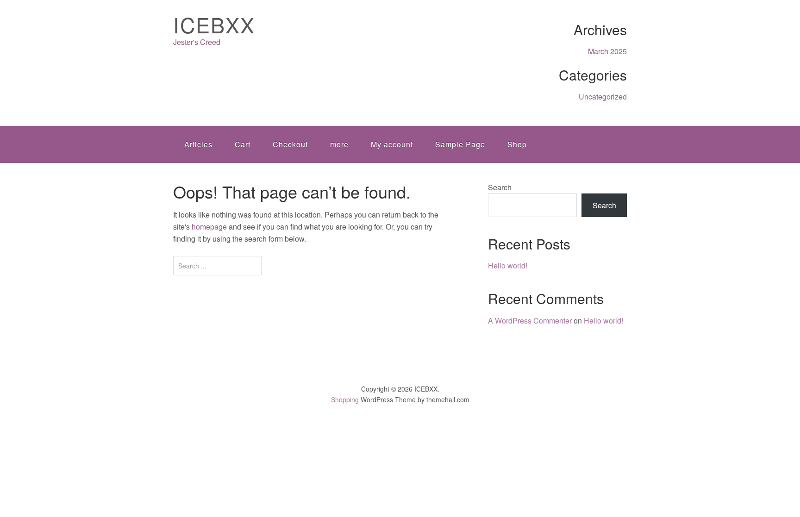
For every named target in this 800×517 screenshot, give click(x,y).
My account (392, 144)
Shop (517, 144)
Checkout (290, 144)
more (339, 144)
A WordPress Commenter (530, 320)
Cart (242, 144)
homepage (209, 226)
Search (500, 187)
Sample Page (460, 144)
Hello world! (507, 265)
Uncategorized (603, 96)
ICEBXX (214, 24)
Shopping (345, 399)
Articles (198, 144)
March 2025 (607, 51)
